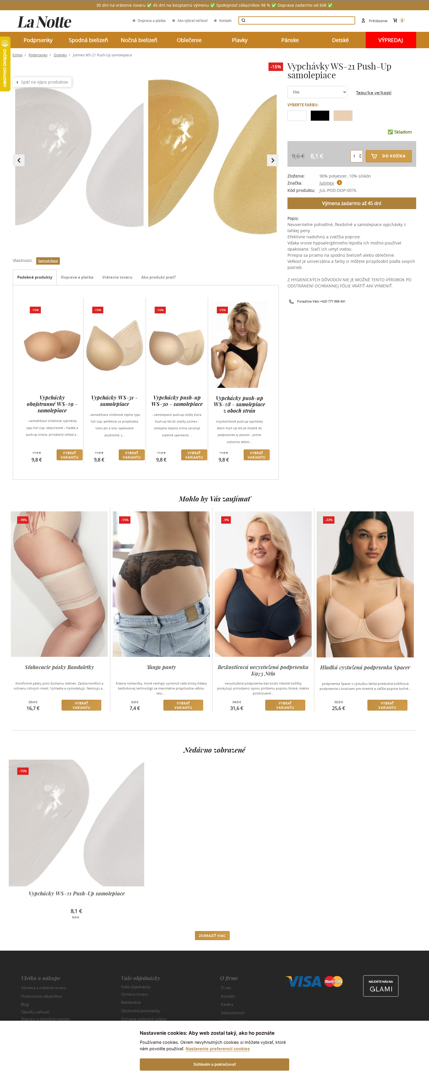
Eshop (17, 55)
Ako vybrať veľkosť (192, 20)
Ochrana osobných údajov (144, 1019)
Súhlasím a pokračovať (214, 1064)
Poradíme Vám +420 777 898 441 (321, 301)
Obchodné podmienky (140, 1010)
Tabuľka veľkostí (373, 93)
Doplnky (60, 55)
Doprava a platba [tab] (77, 277)
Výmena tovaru (134, 994)
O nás (226, 987)
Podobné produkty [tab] (34, 277)
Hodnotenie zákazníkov (41, 996)
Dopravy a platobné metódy (45, 1019)
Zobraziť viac (212, 935)
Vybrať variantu (70, 455)
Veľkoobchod (232, 1012)
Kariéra (227, 1004)
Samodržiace (48, 261)
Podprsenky (38, 55)
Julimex (327, 183)
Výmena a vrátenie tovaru (43, 987)
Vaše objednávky (136, 986)
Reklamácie (131, 1002)
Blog (25, 1004)
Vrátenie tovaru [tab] (117, 277)
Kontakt (225, 20)
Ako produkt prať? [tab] (158, 277)
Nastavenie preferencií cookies (218, 1048)
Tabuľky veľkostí (35, 1011)
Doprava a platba (152, 20)
